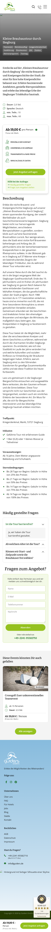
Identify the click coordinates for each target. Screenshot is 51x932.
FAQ (6, 800)
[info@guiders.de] (5, 863)
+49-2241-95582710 (18, 855)
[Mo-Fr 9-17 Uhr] (39, 7)
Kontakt (7, 819)
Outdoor (38, 50)
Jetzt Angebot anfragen (26, 171)
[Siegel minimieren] (48, 898)
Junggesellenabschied (38, 47)
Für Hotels (9, 804)
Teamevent (8, 47)
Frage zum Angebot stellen (22, 187)
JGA (30, 50)
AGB (6, 834)
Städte (7, 816)
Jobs (6, 808)
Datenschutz (10, 838)
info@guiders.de (16, 863)
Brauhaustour (21, 50)
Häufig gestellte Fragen (20, 184)
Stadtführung (9, 50)
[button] (7, 694)
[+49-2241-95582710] (5, 855)
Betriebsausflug (21, 47)
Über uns (8, 796)
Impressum (9, 841)
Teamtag (24, 53)
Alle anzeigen (25, 731)
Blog (6, 812)
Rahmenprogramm (11, 53)
